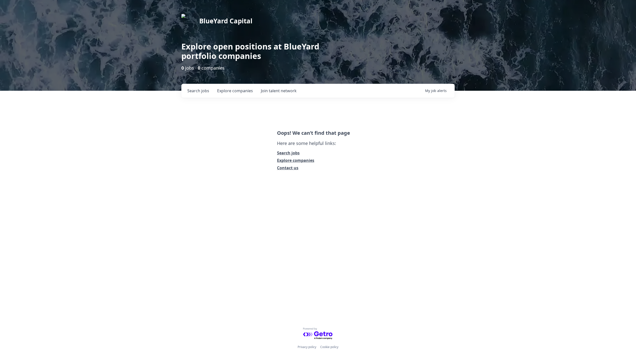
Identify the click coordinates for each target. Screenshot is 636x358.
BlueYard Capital (225, 20)
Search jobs (288, 153)
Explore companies (295, 160)
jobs (198, 90)
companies (235, 90)
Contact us (287, 168)
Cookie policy (329, 347)
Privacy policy (307, 347)
